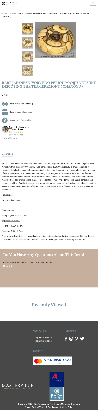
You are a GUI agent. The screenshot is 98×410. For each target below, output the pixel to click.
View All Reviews (10, 138)
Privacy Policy (31, 407)
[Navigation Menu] (93, 3)
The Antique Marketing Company (65, 404)
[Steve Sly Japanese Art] (9, 3)
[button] (72, 41)
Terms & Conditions (48, 407)
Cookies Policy (66, 407)
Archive (13, 14)
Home (4, 14)
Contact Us (26, 120)
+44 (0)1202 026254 (42, 341)
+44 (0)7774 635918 (42, 338)
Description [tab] (7, 154)
